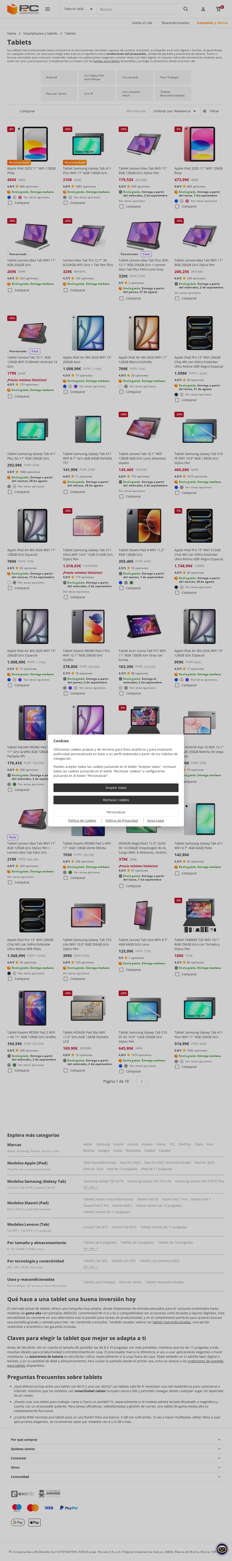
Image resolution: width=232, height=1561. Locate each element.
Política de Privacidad (122, 820)
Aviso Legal (155, 820)
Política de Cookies (82, 820)
